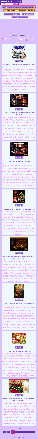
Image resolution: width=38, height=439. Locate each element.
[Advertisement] (19, 26)
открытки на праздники (12, 14)
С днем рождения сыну (20, 17)
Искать (16, 3)
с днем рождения (28, 14)
